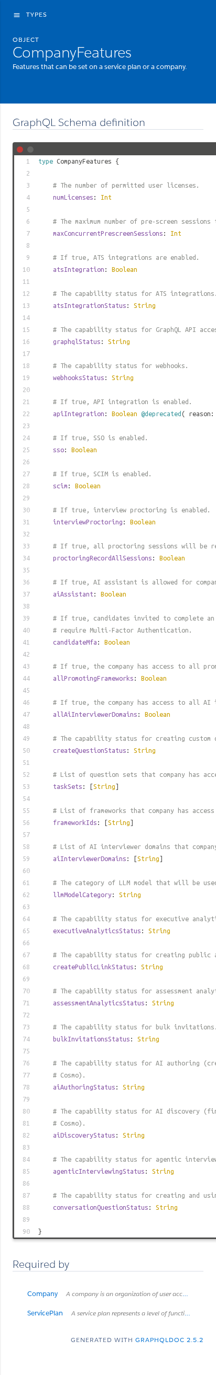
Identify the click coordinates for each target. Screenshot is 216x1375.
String (145, 305)
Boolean (124, 269)
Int (106, 197)
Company (115, 1293)
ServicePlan (115, 1313)
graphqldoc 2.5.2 (169, 1339)
